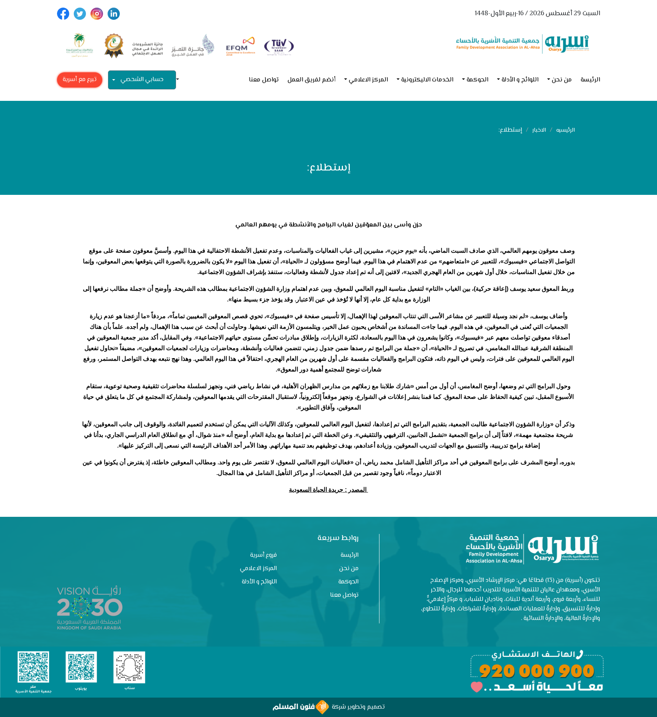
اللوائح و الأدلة (519, 80)
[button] (180, 80)
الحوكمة (477, 80)
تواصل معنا (264, 80)
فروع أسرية (263, 555)
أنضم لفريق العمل (311, 80)
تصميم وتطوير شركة (357, 707)
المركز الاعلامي (368, 80)
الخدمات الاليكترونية (427, 80)
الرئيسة (590, 80)
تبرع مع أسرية (80, 79)
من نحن (562, 80)
